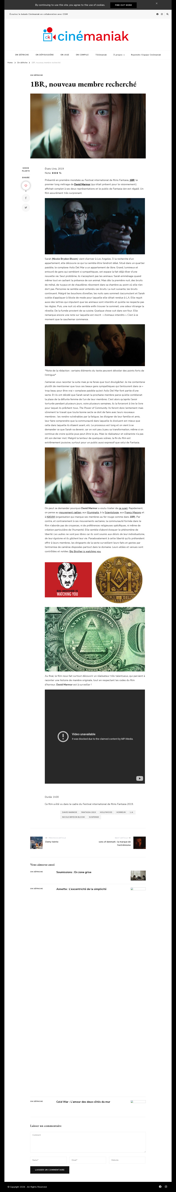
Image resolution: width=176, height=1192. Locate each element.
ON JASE (65, 55)
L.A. (132, 812)
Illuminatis (93, 512)
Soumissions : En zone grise (73, 872)
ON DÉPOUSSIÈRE (45, 55)
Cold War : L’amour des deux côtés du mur (83, 1102)
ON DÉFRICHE (22, 55)
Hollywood (106, 812)
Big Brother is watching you (85, 551)
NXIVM (51, 516)
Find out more (123, 5)
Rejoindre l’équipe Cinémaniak (146, 55)
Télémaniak (101, 55)
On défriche (36, 75)
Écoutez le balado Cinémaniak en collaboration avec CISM (39, 14)
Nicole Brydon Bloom (73, 817)
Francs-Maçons (133, 512)
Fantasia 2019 (88, 812)
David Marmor (69, 812)
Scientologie (112, 512)
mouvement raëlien (70, 512)
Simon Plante (26, 169)
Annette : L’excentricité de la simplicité (81, 889)
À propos (118, 55)
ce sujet (123, 508)
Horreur (121, 812)
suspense (94, 817)
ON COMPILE (82, 55)
